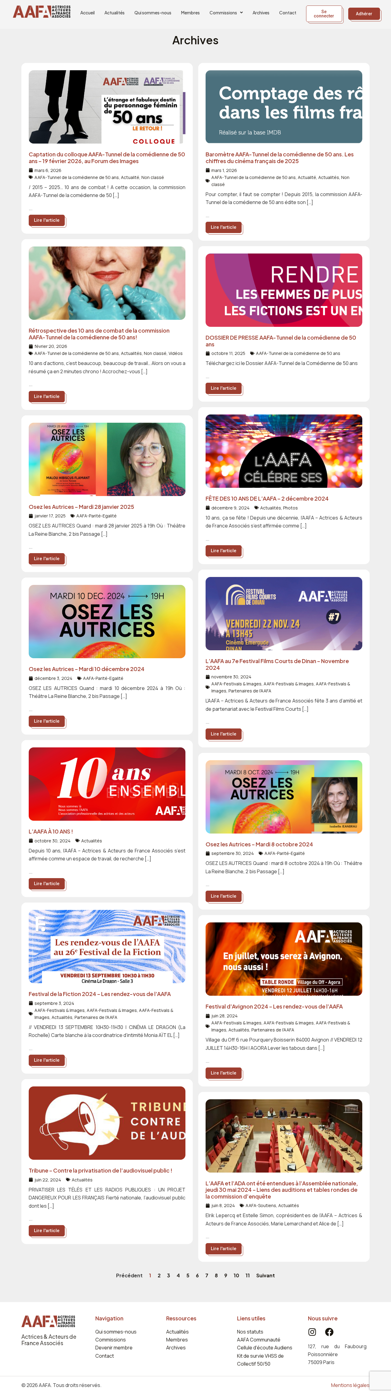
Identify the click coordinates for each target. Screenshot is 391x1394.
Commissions (223, 12)
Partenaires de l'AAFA (249, 691)
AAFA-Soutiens (261, 1205)
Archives (261, 12)
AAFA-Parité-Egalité (96, 516)
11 (248, 1275)
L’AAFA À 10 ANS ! (51, 831)
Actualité (130, 177)
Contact (287, 12)
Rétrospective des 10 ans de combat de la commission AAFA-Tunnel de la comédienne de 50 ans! (99, 334)
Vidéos (176, 353)
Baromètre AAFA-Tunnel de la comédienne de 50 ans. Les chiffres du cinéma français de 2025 (280, 157)
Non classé (152, 177)
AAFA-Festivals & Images (236, 684)
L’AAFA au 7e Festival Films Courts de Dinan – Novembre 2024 (277, 664)
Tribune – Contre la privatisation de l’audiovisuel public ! (100, 1170)
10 (236, 1275)
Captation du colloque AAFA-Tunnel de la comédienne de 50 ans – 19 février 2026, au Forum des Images (107, 157)
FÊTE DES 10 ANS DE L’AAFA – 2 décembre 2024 (267, 498)
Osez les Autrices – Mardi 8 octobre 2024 (259, 844)
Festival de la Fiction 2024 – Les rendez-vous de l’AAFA (100, 993)
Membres (190, 12)
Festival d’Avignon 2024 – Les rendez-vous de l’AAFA (274, 1006)
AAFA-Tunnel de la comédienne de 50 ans (77, 177)
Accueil (87, 12)
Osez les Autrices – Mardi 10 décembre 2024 (86, 668)
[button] (226, 12)
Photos (290, 508)
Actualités (114, 12)
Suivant (265, 1275)
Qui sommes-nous (152, 12)
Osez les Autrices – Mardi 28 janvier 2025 (81, 506)
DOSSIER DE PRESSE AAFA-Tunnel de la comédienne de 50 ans (281, 341)
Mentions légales (350, 1385)
